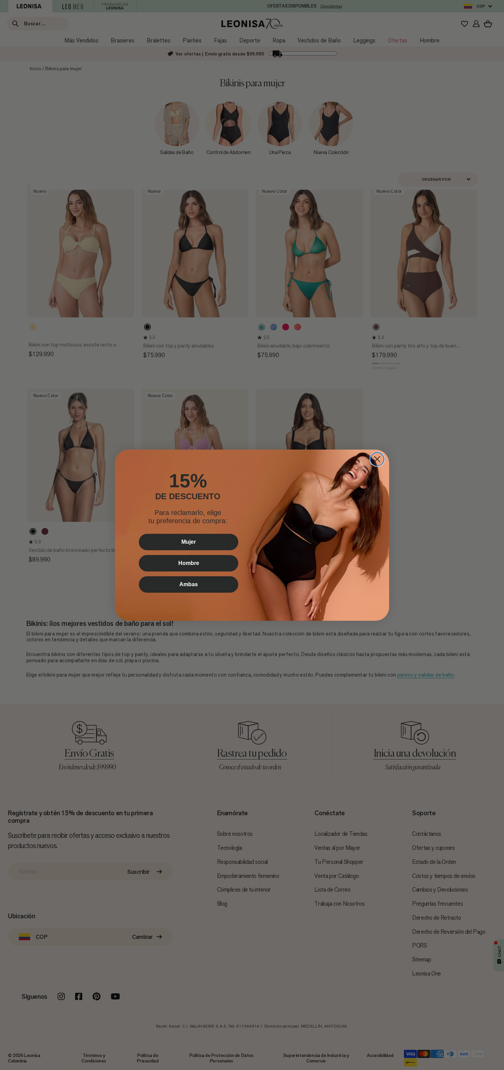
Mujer (188, 542)
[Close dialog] (377, 459)
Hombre (188, 563)
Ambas (188, 584)
